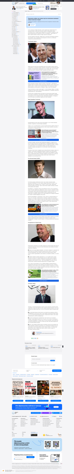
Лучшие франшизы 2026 (34, 419)
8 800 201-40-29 (34, 416)
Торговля (15, 29)
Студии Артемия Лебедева (34, 432)
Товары (13, 429)
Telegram (54, 416)
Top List (13, 422)
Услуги (15, 27)
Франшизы (13, 419)
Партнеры (57, 423)
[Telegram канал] (57, 413)
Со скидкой (28, 374)
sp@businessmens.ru (45, 416)
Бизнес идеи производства (47, 424)
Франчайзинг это (23, 422)
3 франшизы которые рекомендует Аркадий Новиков (43, 348)
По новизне (13, 424)
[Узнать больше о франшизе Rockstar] (31, 388)
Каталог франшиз (16, 13)
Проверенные (37, 374)
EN (60, 463)
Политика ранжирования (46, 463)
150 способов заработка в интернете (48, 423)
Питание (15, 26)
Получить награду (33, 423)
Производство (15, 35)
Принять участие (32, 424)
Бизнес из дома (55, 374)
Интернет (15, 34)
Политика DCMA (33, 463)
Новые (14, 374)
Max (61, 416)
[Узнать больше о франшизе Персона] (18, 388)
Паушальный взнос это (24, 423)
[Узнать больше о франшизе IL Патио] (56, 388)
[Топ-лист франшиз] (37, 407)
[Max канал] (46, 413)
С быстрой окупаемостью (17, 21)
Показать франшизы (57, 370)
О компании (58, 419)
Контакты (57, 424)
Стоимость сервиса (59, 427)
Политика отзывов (39, 463)
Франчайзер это (23, 424)
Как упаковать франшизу (46, 422)
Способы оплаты (14, 433)
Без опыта (15, 17)
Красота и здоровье (16, 31)
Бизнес (27, 346)
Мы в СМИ (57, 422)
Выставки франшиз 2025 (46, 419)
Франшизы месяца (23, 374)
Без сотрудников (16, 25)
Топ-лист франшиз (16, 12)
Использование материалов (55, 463)
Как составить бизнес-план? (55, 347)
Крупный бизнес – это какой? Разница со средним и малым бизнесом (30, 348)
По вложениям (14, 423)
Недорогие (15, 18)
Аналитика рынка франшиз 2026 (35, 422)
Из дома (15, 22)
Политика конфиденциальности (16, 463)
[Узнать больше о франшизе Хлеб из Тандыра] (43, 388)
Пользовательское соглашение (26, 463)
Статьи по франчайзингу (24, 419)
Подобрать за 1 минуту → (31, 3)
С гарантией (50, 374)
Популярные (15, 16)
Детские (15, 30)
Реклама (13, 434)
